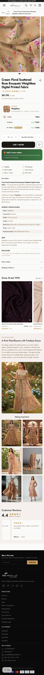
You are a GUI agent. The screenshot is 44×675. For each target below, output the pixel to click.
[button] (35, 137)
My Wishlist (5, 637)
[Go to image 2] (21, 73)
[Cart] (39, 5)
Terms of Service (6, 615)
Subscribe (32, 562)
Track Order (5, 634)
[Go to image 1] (20, 73)
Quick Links (6, 591)
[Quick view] (30, 320)
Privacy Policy (5, 612)
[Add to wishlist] (39, 145)
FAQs (3, 602)
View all (38, 278)
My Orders (5, 641)
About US (4, 596)
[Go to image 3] (23, 73)
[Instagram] (3, 586)
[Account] (35, 5)
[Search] (26, 5)
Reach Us (4, 599)
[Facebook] (8, 586)
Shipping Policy (6, 609)
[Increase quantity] (16, 137)
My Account (6, 627)
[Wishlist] (31, 5)
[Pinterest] (12, 586)
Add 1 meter (18, 145)
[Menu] (4, 5)
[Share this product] (40, 80)
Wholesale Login (6, 622)
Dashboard (5, 631)
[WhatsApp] (21, 586)
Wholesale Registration (8, 619)
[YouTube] (17, 586)
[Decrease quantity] (4, 137)
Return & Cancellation (8, 605)
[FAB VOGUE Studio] (15, 5)
